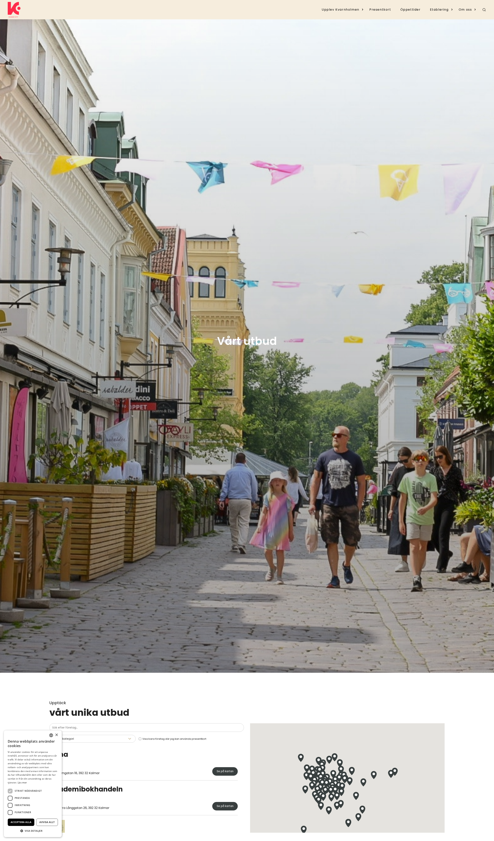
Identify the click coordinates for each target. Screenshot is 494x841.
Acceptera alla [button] (21, 822)
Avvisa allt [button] (47, 822)
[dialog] (33, 783)
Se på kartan (225, 771)
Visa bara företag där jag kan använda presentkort (174, 738)
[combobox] (51, 735)
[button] (333, 774)
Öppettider (410, 9)
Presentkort (380, 9)
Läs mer (22, 782)
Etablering (439, 9)
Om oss (465, 9)
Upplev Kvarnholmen (340, 9)
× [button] (56, 735)
